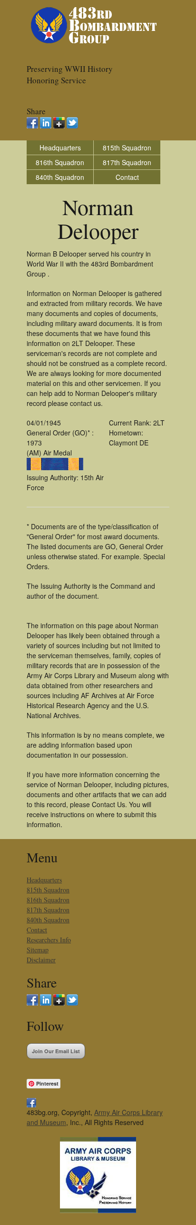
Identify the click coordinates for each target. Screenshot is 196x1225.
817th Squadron (127, 162)
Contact (127, 177)
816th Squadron (60, 162)
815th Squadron (127, 147)
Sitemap (38, 949)
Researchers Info (49, 939)
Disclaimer (41, 959)
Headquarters (60, 147)
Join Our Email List (56, 1051)
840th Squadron (60, 177)
